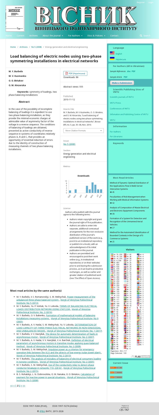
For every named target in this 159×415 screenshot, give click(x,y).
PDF (133, 71)
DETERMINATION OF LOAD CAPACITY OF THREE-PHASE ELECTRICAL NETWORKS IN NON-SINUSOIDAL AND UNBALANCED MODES (58, 327)
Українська (120, 59)
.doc (129, 71)
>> (24, 385)
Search (146, 35)
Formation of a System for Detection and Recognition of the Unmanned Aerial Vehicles (128, 221)
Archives (33, 35)
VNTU (112, 120)
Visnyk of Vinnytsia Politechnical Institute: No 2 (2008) (53, 346)
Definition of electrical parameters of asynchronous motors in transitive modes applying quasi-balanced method (57, 343)
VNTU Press (115, 103)
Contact (114, 35)
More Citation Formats (76, 130)
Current (20, 35)
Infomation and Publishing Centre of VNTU (129, 114)
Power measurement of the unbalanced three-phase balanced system (55, 298)
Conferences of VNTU (120, 108)
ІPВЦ (42, 411)
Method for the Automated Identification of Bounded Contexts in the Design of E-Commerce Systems (129, 235)
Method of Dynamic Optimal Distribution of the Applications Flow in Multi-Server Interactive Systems (129, 185)
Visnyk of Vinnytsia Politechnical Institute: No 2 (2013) (43, 355)
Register (141, 2)
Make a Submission (122, 82)
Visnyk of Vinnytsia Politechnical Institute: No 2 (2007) (67, 337)
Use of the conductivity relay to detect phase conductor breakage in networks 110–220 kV (55, 366)
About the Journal (52, 35)
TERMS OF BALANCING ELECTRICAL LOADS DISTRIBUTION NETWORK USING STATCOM (56, 308)
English (118, 53)
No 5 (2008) (36, 47)
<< (11, 385)
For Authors (74, 35)
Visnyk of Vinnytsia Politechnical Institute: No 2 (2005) (67, 361)
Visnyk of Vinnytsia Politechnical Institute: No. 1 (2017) (74, 330)
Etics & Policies (95, 35)
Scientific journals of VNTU (122, 97)
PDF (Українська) (76, 73)
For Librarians (116, 136)
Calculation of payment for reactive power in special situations (55, 376)
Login (150, 2)
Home (9, 35)
